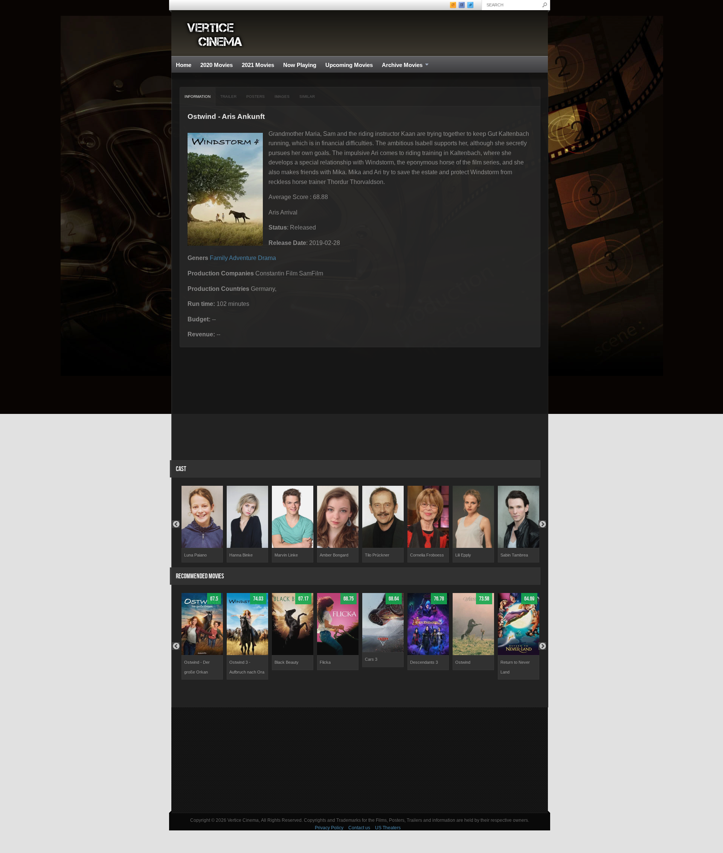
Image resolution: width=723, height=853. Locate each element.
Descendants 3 (424, 662)
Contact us (359, 827)
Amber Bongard (334, 555)
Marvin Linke (286, 555)
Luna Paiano (195, 555)
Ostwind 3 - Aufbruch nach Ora (246, 667)
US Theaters (388, 827)
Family (219, 258)
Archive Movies (400, 65)
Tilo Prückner (377, 555)
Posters (255, 96)
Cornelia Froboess (427, 555)
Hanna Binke (241, 555)
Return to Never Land (515, 667)
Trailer (228, 96)
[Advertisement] (359, 760)
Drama (267, 258)
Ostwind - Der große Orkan (197, 667)
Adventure (242, 258)
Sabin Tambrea (514, 555)
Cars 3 (371, 659)
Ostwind (462, 662)
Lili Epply (463, 555)
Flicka (325, 662)
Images (282, 96)
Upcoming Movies (349, 65)
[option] (202, 524)
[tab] (197, 96)
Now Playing (299, 65)
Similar (307, 96)
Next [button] (542, 524)
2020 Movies (216, 65)
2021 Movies (258, 65)
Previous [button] (176, 524)
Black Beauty (287, 662)
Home (183, 65)
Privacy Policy (329, 827)
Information (197, 96)
